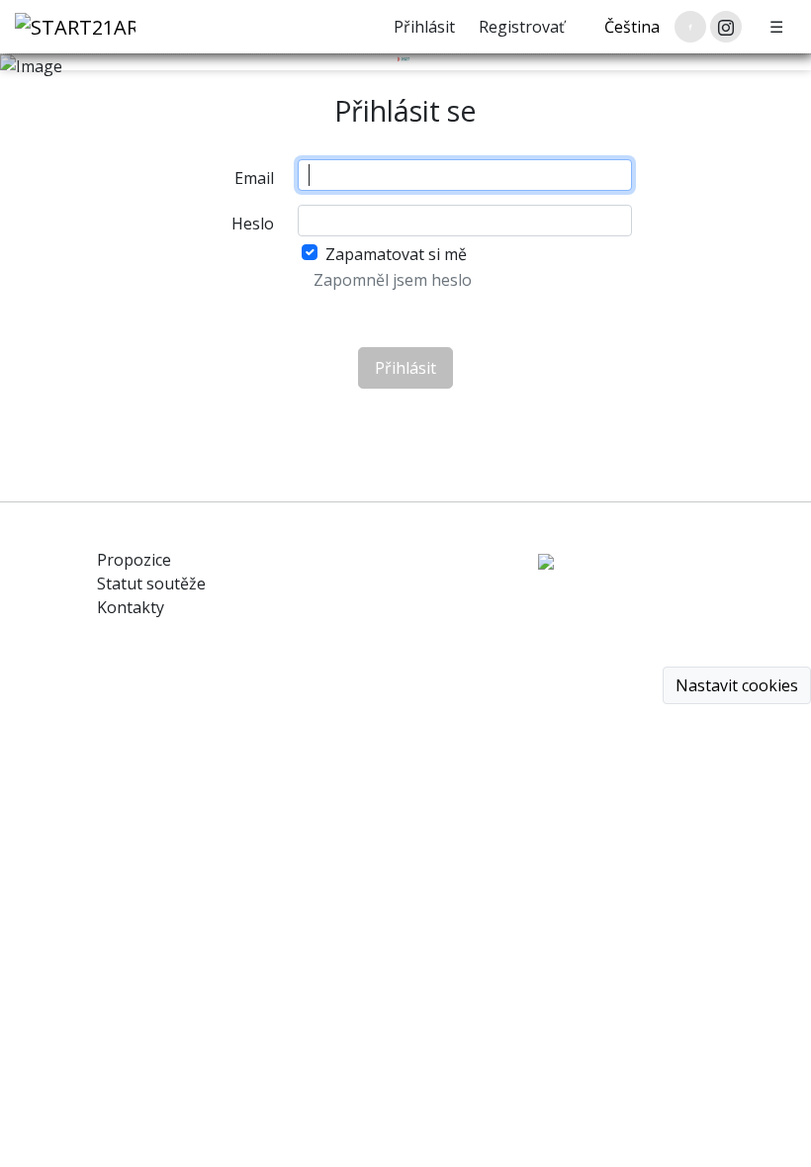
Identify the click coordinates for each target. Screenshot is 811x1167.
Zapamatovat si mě (396, 254)
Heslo (252, 223)
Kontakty (130, 607)
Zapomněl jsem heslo (393, 280)
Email (254, 178)
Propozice (134, 560)
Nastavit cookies (737, 685)
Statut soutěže (151, 583)
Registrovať (522, 27)
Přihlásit (424, 27)
